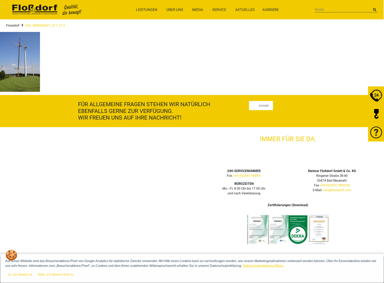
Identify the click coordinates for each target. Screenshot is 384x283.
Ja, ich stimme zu (20, 274)
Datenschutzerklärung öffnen (263, 265)
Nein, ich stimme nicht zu (56, 274)
